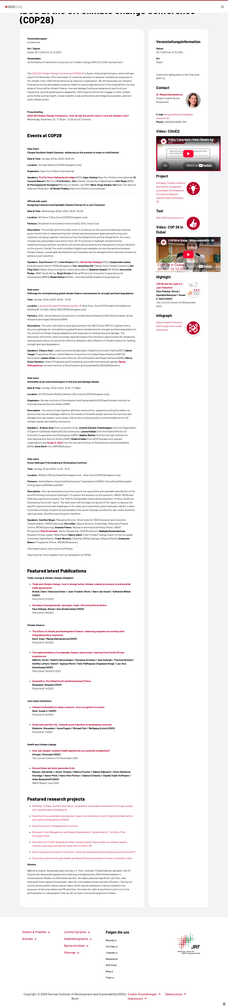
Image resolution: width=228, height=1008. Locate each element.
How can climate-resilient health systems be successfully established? (71, 750)
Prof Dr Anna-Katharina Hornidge (57, 177)
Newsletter (112, 958)
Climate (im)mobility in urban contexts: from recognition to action (68, 707)
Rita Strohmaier (49, 530)
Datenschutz (173, 994)
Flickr (109, 977)
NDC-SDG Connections (168, 217)
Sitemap (70, 952)
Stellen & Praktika (34, 932)
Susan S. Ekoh (55, 442)
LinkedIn (111, 952)
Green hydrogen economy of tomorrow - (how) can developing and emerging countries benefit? (83, 851)
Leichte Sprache (75, 932)
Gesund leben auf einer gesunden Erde (53, 767)
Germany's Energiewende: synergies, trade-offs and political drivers (69, 605)
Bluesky (110, 940)
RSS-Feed (111, 965)
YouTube (111, 946)
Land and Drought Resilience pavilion (58, 305)
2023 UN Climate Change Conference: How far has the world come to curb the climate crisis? (78, 115)
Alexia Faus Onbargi (91, 261)
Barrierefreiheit (74, 945)
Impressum (135, 998)
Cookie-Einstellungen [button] (142, 994)
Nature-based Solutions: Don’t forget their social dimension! (169, 326)
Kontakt (28, 939)
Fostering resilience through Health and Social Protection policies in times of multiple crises (82, 858)
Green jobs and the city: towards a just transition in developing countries (72, 724)
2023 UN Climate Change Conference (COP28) (56, 73)
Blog (108, 971)
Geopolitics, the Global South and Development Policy (61, 680)
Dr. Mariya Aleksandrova (169, 94)
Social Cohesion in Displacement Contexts (55, 825)
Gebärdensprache (76, 939)
